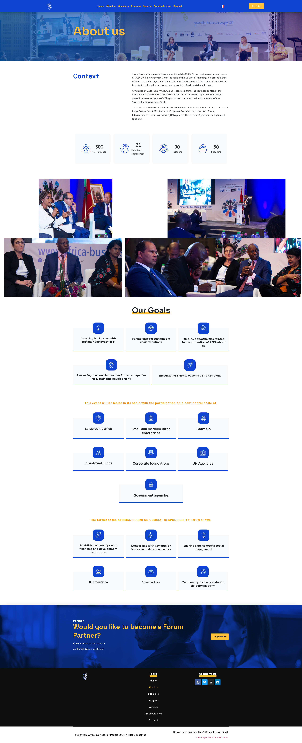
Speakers (123, 6)
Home (100, 6)
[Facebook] (198, 682)
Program (136, 6)
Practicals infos (162, 6)
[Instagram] (211, 682)
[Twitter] (205, 682)
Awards (147, 6)
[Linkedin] (217, 682)
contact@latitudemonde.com (211, 737)
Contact (177, 6)
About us (111, 6)
